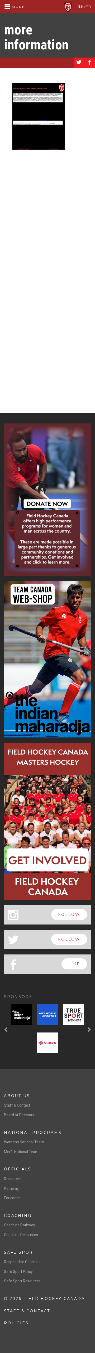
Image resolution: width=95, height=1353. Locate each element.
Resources (13, 1179)
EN (81, 6)
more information (36, 37)
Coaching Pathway (19, 1225)
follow (69, 914)
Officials (17, 1169)
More (18, 7)
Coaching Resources (21, 1235)
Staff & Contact (17, 1105)
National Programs (33, 1132)
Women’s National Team (24, 1142)
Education (12, 1198)
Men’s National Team (21, 1152)
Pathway (11, 1188)
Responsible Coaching (22, 1262)
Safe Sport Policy (18, 1271)
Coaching (17, 1215)
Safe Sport (20, 1252)
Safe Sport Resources (22, 1281)
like (74, 964)
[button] (6, 1030)
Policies (16, 1323)
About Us (17, 1095)
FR (88, 6)
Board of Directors (19, 1115)
